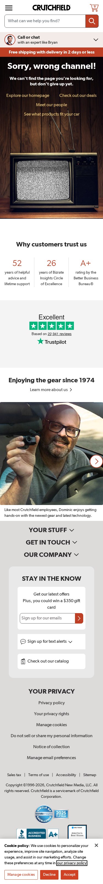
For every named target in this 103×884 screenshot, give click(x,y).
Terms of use (38, 775)
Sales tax (14, 775)
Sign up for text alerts (47, 641)
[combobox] (51, 21)
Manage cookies (51, 725)
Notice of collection (51, 747)
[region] (51, 461)
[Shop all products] (8, 8)
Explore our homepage (27, 96)
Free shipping (51, 52)
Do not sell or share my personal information (52, 736)
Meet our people (51, 105)
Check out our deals (78, 96)
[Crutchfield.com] (52, 7)
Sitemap (89, 775)
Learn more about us (49, 390)
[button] (96, 461)
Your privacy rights (51, 714)
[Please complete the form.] (79, 618)
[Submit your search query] (92, 21)
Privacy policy (51, 703)
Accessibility (66, 775)
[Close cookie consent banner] (96, 845)
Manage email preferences (51, 758)
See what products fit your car (51, 114)
